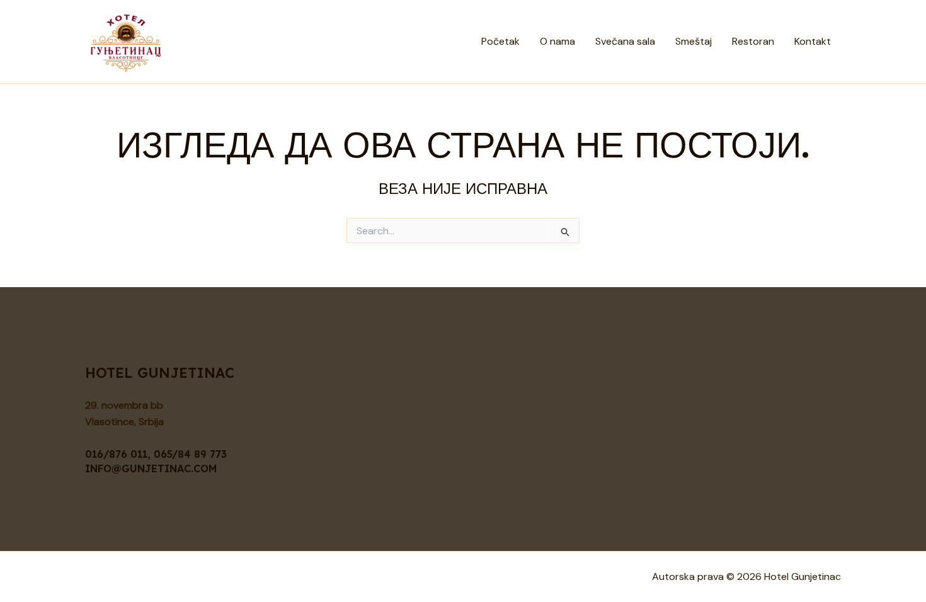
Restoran (753, 41)
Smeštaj (693, 41)
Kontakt (812, 41)
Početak (500, 41)
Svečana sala (625, 41)
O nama (557, 41)
